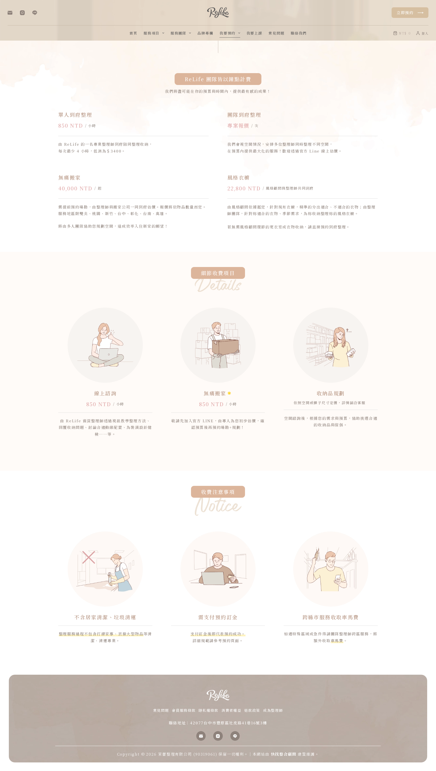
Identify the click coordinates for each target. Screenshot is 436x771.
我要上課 (254, 33)
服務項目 (151, 33)
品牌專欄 (205, 33)
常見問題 (276, 33)
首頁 (133, 33)
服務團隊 (178, 33)
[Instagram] (22, 12)
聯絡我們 (299, 33)
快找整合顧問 (283, 754)
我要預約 (227, 33)
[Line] (34, 12)
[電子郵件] (10, 12)
